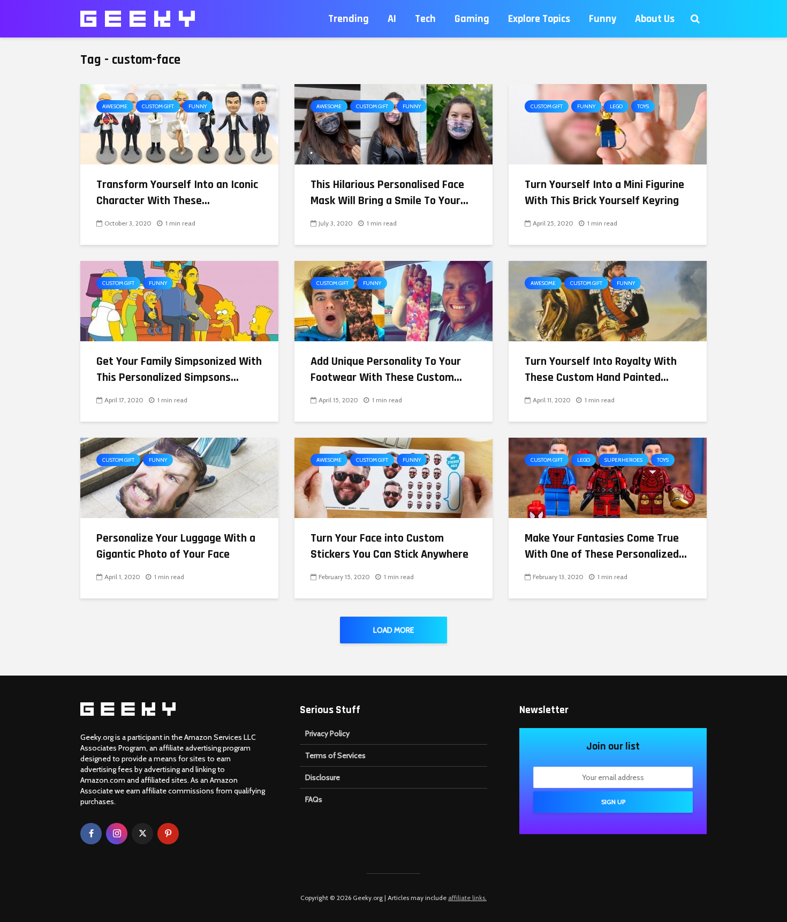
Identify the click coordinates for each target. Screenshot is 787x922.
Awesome (114, 106)
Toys (643, 106)
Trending (348, 19)
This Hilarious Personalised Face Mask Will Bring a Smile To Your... (389, 192)
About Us (655, 19)
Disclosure (322, 777)
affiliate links (466, 898)
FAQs (313, 799)
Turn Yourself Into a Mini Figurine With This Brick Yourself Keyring (604, 192)
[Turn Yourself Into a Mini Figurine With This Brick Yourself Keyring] (608, 123)
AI (392, 19)
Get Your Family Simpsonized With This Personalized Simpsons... (179, 369)
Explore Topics (539, 19)
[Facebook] (91, 833)
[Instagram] (116, 833)
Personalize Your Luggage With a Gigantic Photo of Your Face (175, 546)
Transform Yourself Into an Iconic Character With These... (177, 192)
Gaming (472, 19)
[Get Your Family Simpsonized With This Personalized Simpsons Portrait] (179, 300)
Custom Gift (158, 106)
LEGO (616, 106)
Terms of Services (335, 755)
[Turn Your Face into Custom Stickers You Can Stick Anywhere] (393, 477)
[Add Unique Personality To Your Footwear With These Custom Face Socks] (393, 300)
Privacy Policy (327, 733)
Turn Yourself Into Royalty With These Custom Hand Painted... (601, 369)
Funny (602, 19)
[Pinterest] (168, 833)
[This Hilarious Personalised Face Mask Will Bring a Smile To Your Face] (393, 123)
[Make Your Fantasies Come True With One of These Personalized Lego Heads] (608, 477)
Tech (425, 19)
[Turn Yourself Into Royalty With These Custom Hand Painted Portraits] (608, 300)
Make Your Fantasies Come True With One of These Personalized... (606, 546)
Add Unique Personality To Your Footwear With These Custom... (386, 369)
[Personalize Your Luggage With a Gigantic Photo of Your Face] (179, 477)
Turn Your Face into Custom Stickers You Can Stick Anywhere (389, 546)
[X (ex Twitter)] (142, 833)
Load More (393, 630)
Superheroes (623, 459)
